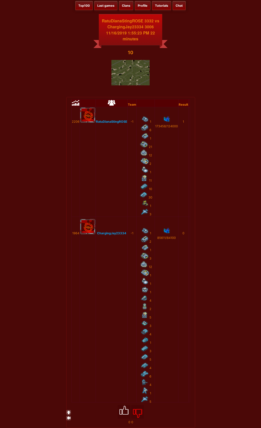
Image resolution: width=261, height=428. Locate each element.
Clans (126, 5)
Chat (179, 5)
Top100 (84, 5)
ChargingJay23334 (111, 233)
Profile (143, 5)
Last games (105, 5)
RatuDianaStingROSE (111, 121)
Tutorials (161, 5)
